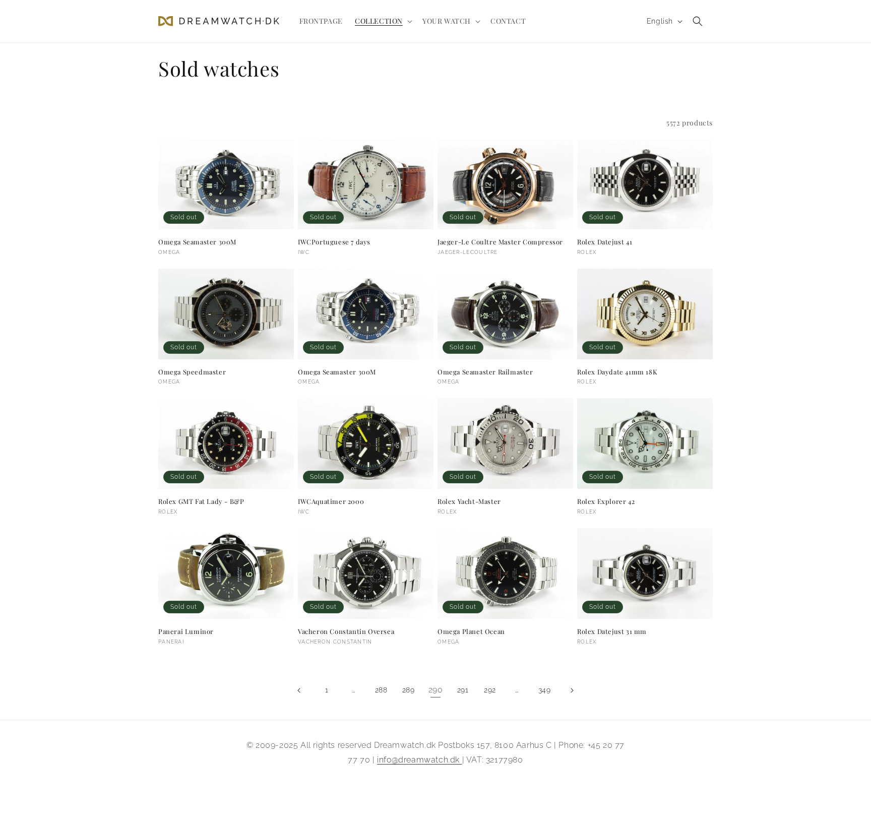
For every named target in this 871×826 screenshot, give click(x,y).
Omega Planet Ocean (471, 631)
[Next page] (572, 690)
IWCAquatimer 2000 (331, 501)
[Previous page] (299, 690)
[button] (382, 21)
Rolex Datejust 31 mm (612, 631)
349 (544, 690)
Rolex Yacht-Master (469, 501)
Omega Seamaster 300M (197, 242)
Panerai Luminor (186, 631)
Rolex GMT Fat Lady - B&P (201, 501)
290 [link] (435, 689)
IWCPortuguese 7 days (334, 242)
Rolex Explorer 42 (606, 501)
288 (381, 690)
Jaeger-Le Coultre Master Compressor (500, 242)
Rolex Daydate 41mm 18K (617, 372)
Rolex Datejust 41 (604, 242)
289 (408, 690)
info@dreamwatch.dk (419, 760)
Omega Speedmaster (192, 372)
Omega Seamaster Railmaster (485, 372)
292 (490, 690)
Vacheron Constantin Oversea (346, 631)
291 (463, 690)
